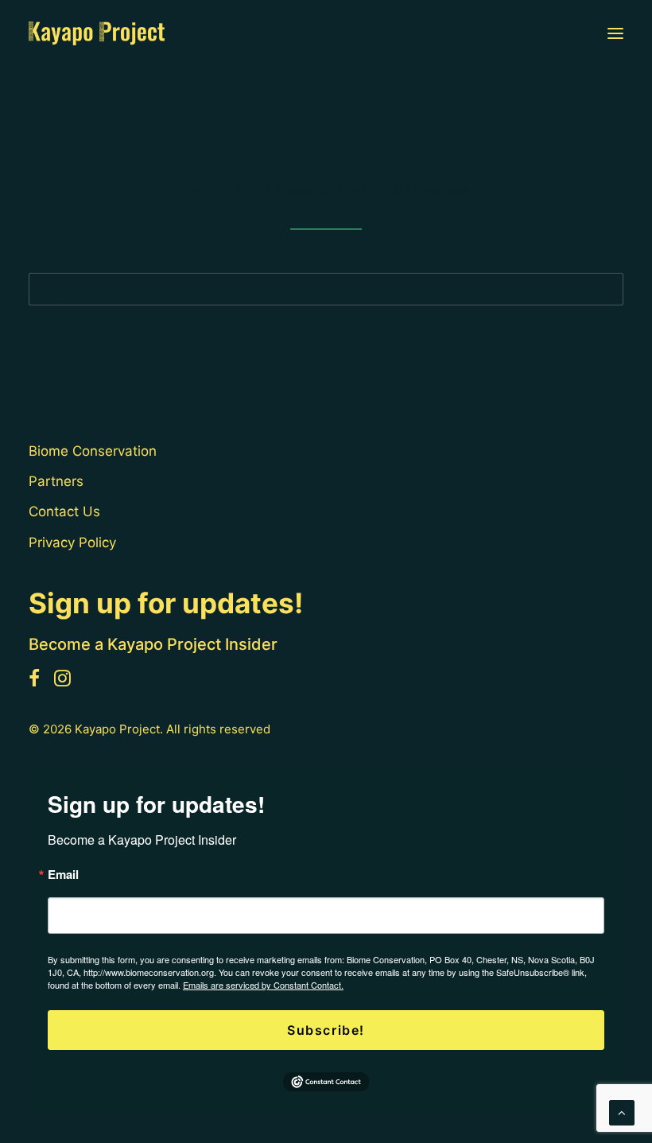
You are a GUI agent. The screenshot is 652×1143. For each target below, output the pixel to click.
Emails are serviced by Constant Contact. (263, 984)
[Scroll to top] (622, 1111)
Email (63, 875)
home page (437, 188)
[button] (615, 33)
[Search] (326, 289)
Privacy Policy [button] (72, 542)
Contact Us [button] (64, 511)
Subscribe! (326, 1030)
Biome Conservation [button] (93, 451)
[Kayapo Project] (97, 33)
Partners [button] (56, 481)
